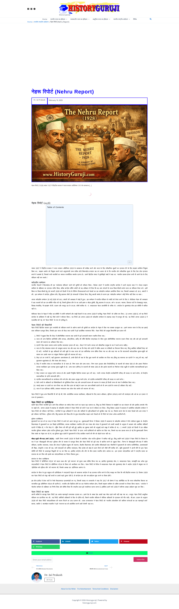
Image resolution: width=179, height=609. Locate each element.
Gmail (90, 553)
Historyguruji (64, 15)
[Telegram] (34, 9)
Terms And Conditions (100, 589)
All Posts (50, 580)
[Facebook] (28, 9)
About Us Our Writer (68, 589)
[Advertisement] (89, 55)
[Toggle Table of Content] (128, 262)
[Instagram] (31, 9)
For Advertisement (84, 589)
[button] (66, 19)
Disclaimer (114, 589)
